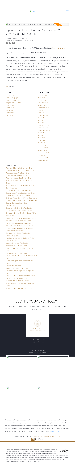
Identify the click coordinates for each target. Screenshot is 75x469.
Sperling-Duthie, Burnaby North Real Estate (20, 275)
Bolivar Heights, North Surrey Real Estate (20, 185)
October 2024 (43, 128)
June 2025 (41, 123)
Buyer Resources (11, 188)
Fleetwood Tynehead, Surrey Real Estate (19, 225)
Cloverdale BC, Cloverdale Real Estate (19, 208)
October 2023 (43, 158)
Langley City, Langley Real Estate (17, 243)
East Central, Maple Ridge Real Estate (18, 220)
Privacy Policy (36, 436)
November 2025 (43, 110)
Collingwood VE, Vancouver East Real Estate (20, 210)
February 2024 (43, 148)
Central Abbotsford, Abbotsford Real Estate (20, 193)
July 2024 (41, 135)
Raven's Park (10, 110)
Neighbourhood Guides (13, 103)
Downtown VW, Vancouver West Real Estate (21, 218)
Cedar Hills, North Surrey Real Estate (18, 190)
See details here (58, 48)
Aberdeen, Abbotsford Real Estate (17, 173)
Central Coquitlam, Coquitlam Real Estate (19, 195)
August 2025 (42, 118)
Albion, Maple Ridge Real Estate (16, 175)
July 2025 (41, 120)
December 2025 (43, 108)
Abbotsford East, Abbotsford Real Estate (19, 168)
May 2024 (41, 140)
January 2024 (42, 150)
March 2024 (42, 145)
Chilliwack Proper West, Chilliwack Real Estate (21, 200)
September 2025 (44, 115)
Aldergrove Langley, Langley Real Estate (19, 178)
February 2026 (43, 103)
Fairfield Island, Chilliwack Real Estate (18, 223)
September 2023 (44, 160)
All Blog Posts (10, 95)
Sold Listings (10, 113)
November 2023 (43, 155)
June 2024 (41, 138)
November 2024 (43, 125)
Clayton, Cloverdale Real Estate (16, 203)
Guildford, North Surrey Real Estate (18, 233)
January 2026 (42, 105)
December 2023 (43, 153)
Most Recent (42, 95)
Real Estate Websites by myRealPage (50, 436)
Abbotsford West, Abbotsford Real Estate (20, 170)
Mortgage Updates (12, 100)
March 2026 (42, 100)
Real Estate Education (13, 266)
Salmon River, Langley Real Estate (17, 268)
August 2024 (42, 133)
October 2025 (43, 113)
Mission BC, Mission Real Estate (16, 245)
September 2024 (44, 130)
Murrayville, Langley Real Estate (16, 253)
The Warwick (10, 115)
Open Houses (10, 108)
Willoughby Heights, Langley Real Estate (19, 288)
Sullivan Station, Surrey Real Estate (17, 278)
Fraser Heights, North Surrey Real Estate (23, 40)
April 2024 (41, 143)
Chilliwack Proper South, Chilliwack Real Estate (21, 198)
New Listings (10, 105)
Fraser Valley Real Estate (14, 230)
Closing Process (11, 205)
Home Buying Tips (12, 98)
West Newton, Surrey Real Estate (17, 280)
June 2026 (41, 98)
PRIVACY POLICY (56, 431)
